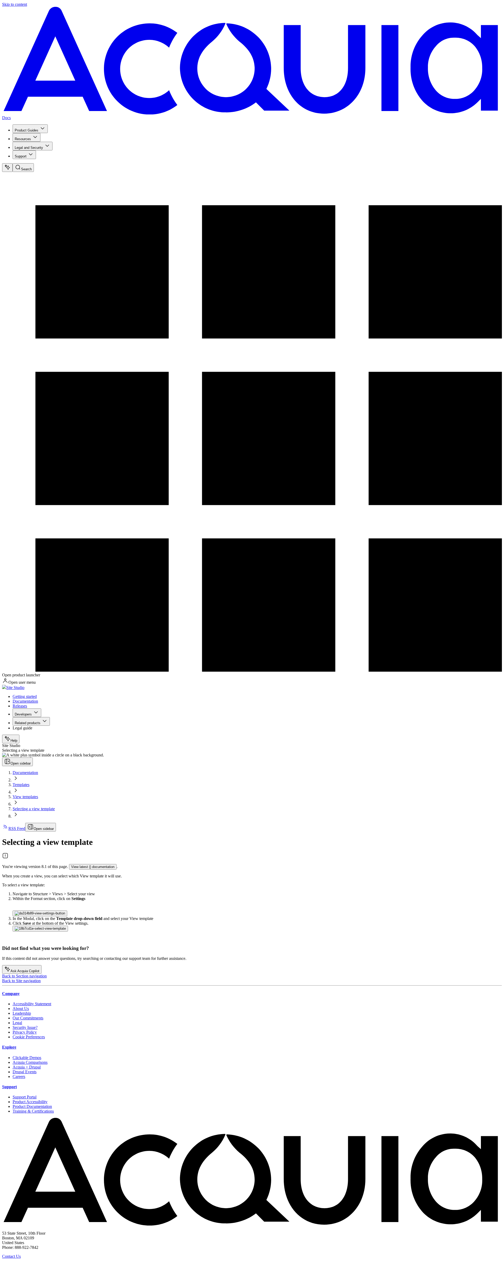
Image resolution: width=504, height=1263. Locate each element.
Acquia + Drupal (27, 1067)
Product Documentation (32, 1106)
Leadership (22, 1013)
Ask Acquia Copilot (24, 971)
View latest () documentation (92, 867)
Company (11, 993)
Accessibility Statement (32, 1004)
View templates (25, 796)
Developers (23, 714)
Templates (21, 784)
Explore (9, 1047)
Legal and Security (29, 148)
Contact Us (11, 1256)
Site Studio (15, 687)
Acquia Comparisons (30, 1062)
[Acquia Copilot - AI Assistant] (7, 167)
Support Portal (24, 1097)
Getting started (25, 696)
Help (13, 741)
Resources (23, 139)
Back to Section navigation (24, 976)
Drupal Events (24, 1072)
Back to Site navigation (21, 980)
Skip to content (14, 4)
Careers (19, 1076)
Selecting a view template (34, 809)
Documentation (25, 701)
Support (21, 156)
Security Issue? (25, 1027)
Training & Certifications (33, 1111)
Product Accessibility (30, 1101)
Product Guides (26, 130)
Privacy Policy (25, 1032)
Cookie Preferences (29, 1037)
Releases (20, 706)
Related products (27, 723)
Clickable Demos (27, 1057)
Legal (17, 1022)
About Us (21, 1008)
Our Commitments (28, 1018)
